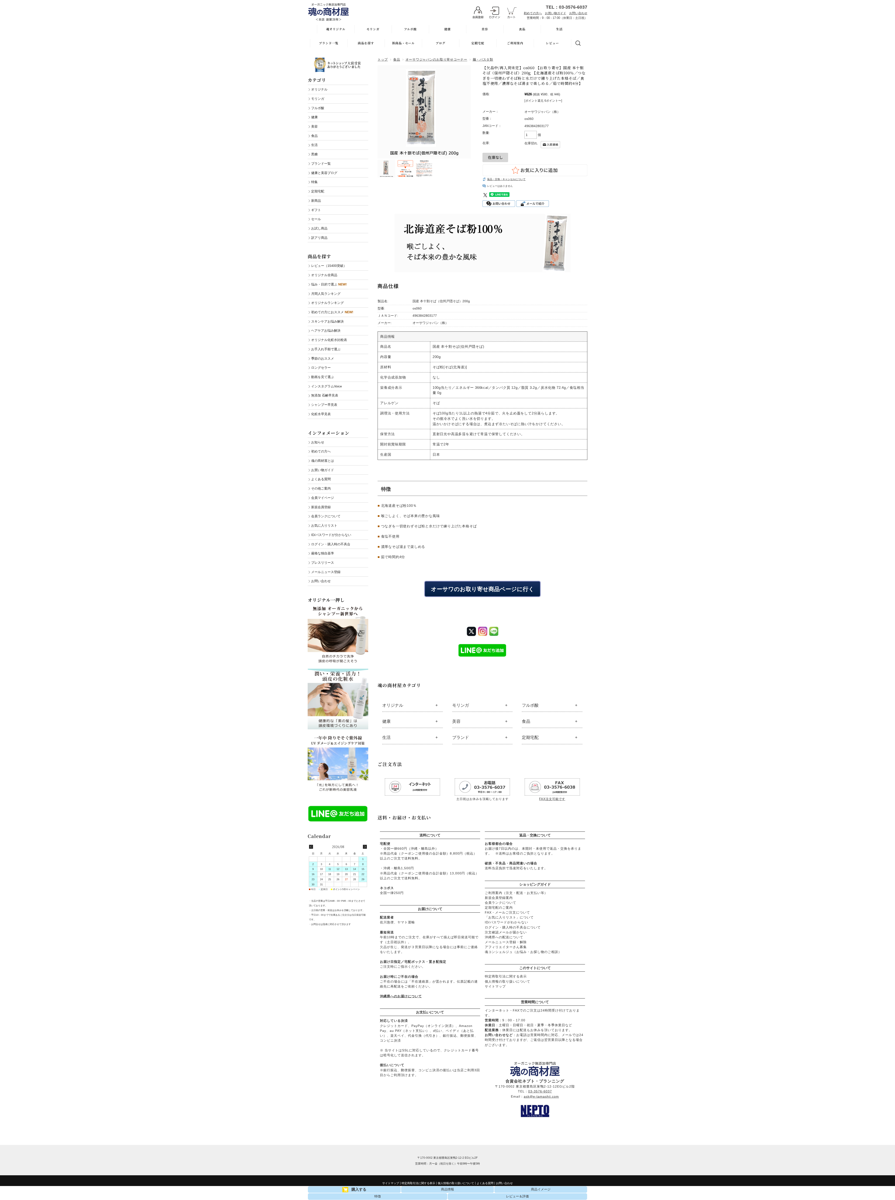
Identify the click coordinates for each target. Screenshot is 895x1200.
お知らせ (317, 442)
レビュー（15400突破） (329, 266)
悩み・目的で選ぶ (329, 284)
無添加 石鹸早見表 (324, 395)
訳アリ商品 (319, 238)
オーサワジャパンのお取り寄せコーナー (436, 59)
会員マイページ (322, 498)
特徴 (377, 1196)
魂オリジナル (335, 29)
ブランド (460, 737)
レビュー (552, 43)
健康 (447, 29)
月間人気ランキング (326, 294)
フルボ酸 (410, 29)
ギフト (316, 210)
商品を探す (366, 43)
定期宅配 (477, 43)
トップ (383, 59)
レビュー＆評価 (517, 1196)
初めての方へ (533, 13)
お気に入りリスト (324, 525)
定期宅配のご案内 (499, 907)
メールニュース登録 (326, 572)
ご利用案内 (515, 43)
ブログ (440, 43)
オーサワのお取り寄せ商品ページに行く (482, 589)
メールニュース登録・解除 (506, 942)
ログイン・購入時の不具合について (513, 927)
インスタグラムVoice (326, 386)
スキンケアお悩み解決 (327, 321)
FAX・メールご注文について (507, 912)
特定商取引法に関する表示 (506, 976)
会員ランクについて (500, 902)
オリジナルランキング (327, 303)
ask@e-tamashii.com (541, 1096)
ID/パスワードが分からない (331, 535)
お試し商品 (319, 228)
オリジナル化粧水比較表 (329, 340)
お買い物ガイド (555, 13)
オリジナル (392, 705)
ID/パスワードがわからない (506, 922)
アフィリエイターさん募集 (506, 947)
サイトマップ (495, 986)
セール (316, 219)
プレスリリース (322, 562)
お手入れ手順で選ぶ (326, 349)
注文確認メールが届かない (506, 932)
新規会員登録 (321, 507)
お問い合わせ (578, 13)
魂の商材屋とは (322, 461)
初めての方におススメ (332, 312)
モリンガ (372, 29)
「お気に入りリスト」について (509, 917)
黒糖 (314, 154)
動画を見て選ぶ (322, 377)
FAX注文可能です (552, 799)
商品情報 (447, 1189)
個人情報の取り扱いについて (507, 981)
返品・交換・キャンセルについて (506, 179)
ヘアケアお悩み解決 (326, 330)
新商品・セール (403, 43)
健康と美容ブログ (324, 173)
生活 (559, 29)
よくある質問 (321, 479)
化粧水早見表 (321, 414)
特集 (314, 182)
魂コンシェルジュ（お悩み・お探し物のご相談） (523, 952)
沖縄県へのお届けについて (401, 996)
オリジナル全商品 (324, 275)
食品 (522, 29)
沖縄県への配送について (504, 937)
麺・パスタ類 (483, 59)
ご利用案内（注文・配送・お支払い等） (516, 893)
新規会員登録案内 (499, 898)
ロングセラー (321, 367)
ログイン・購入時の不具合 (330, 544)
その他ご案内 (321, 488)
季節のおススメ (322, 358)
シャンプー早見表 (324, 405)
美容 (485, 29)
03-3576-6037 (540, 1091)
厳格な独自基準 (322, 553)
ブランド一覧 (328, 43)
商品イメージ (541, 1189)
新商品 (316, 200)
